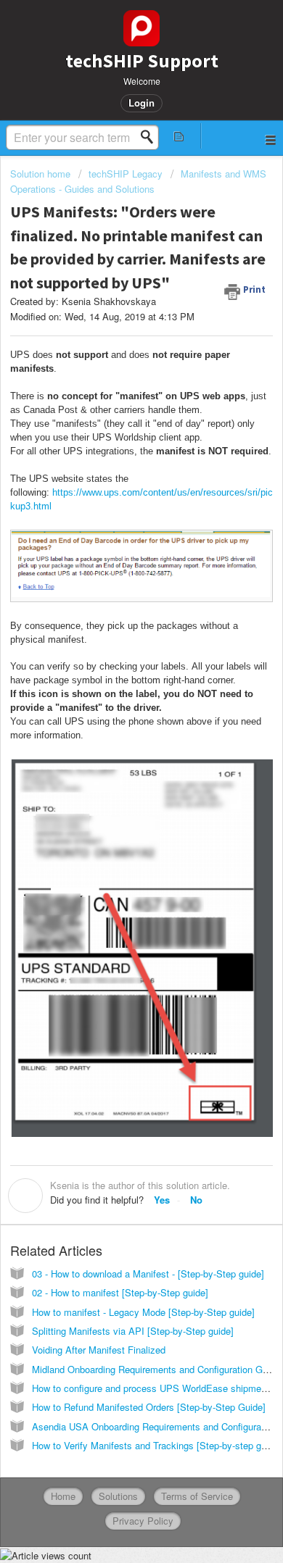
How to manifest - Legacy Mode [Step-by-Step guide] (143, 1312)
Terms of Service (197, 1496)
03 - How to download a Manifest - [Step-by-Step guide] (148, 1273)
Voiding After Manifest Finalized (98, 1349)
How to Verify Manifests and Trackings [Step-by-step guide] (157, 1445)
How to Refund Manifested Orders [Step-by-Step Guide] (149, 1407)
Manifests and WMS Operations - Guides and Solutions (138, 181)
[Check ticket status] (179, 136)
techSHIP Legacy (126, 173)
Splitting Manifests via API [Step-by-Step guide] (133, 1331)
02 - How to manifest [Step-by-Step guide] (120, 1292)
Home (63, 1496)
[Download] (114, 787)
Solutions (118, 1496)
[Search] (151, 137)
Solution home (41, 173)
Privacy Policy (142, 1520)
